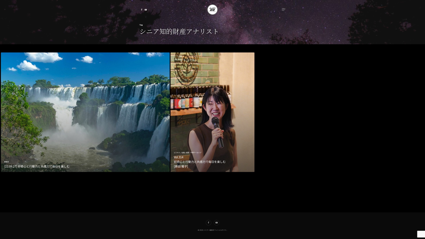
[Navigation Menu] (284, 9)
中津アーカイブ (195, 152)
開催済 (6, 162)
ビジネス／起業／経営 (181, 152)
